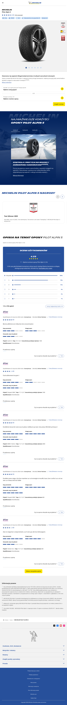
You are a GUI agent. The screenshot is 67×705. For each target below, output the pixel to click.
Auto (11, 620)
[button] (12, 15)
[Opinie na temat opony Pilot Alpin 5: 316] (21, 262)
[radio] (33, 275)
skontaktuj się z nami (45, 268)
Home (6, 620)
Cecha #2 (25, 130)
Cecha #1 (15, 130)
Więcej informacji (6, 82)
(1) (26, 80)
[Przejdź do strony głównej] (35, 2)
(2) (27, 80)
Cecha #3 (34, 130)
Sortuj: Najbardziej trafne (54, 306)
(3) (28, 80)
